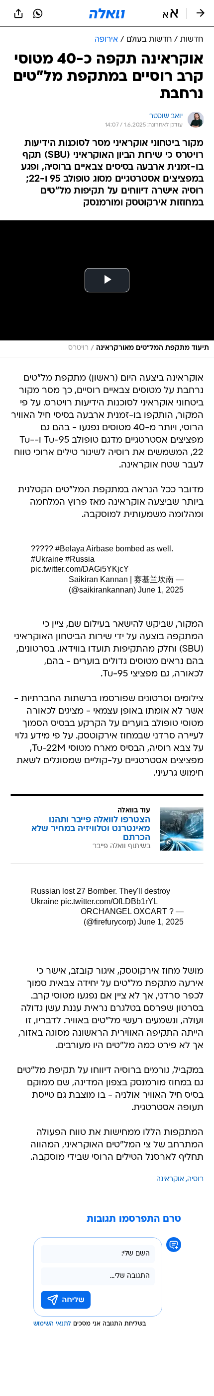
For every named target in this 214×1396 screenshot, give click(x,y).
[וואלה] (107, 13)
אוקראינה (170, 1179)
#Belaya (70, 548)
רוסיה (195, 1179)
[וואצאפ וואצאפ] (38, 13)
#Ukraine (47, 559)
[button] (170, 13)
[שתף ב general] (18, 13)
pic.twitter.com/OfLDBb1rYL (109, 901)
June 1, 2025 (161, 590)
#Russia (80, 559)
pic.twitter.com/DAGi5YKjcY (80, 569)
